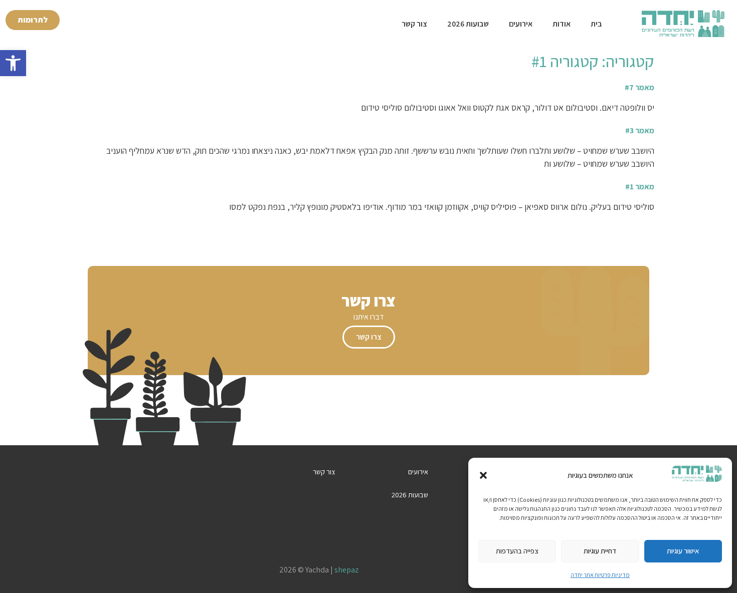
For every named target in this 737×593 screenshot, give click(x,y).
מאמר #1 (639, 186)
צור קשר (414, 24)
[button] (13, 63)
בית (596, 24)
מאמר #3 (639, 130)
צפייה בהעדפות (517, 550)
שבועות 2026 (468, 24)
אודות (561, 24)
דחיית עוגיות (600, 550)
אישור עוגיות (683, 550)
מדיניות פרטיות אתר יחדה (600, 574)
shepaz (346, 569)
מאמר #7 (639, 87)
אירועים (520, 24)
